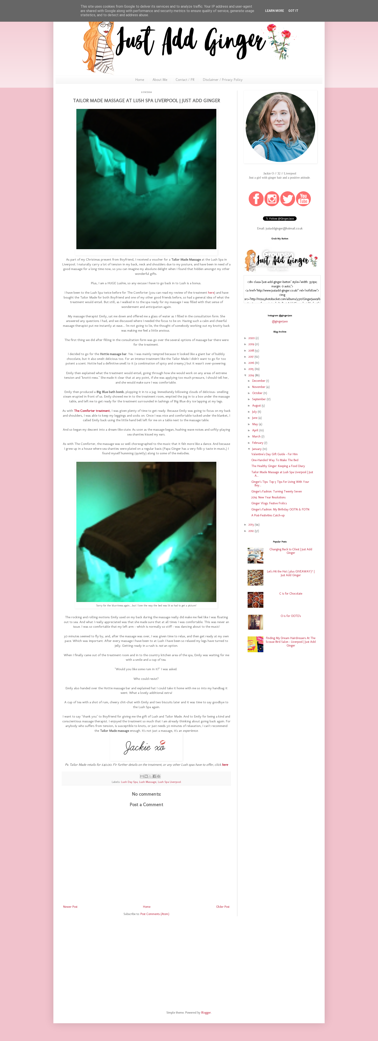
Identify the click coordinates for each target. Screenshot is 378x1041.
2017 (251, 357)
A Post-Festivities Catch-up (268, 515)
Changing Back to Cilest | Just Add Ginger (291, 551)
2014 (251, 375)
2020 (252, 338)
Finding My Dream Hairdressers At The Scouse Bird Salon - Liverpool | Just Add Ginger (291, 641)
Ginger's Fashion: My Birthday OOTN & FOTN (280, 509)
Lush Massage (147, 781)
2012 (251, 531)
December (259, 381)
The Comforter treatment (92, 411)
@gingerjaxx (280, 321)
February (258, 443)
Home (139, 80)
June (255, 418)
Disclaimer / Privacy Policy (223, 80)
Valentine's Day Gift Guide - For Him (274, 454)
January (257, 449)
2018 (251, 350)
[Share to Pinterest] (158, 776)
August (257, 405)
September (259, 399)
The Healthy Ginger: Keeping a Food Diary (278, 466)
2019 (251, 344)
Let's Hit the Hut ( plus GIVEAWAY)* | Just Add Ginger (291, 573)
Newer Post (70, 907)
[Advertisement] (280, 690)
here (210, 293)
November (259, 387)
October (257, 393)
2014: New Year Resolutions (268, 497)
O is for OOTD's (291, 616)
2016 (251, 363)
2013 (251, 524)
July (255, 412)
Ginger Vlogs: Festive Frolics (269, 503)
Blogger (206, 1012)
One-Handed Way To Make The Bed (274, 460)
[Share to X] (150, 776)
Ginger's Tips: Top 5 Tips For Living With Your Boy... (280, 483)
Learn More (274, 10)
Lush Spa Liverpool (169, 781)
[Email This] (142, 776)
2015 (251, 369)
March (256, 436)
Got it (293, 10)
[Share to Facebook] (154, 776)
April (255, 430)
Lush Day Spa (129, 781)
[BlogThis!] (146, 776)
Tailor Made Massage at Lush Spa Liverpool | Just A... (282, 474)
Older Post (222, 907)
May (255, 424)
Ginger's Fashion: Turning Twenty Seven (276, 491)
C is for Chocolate (290, 593)
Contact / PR (185, 80)
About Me (159, 80)
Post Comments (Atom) (154, 914)
